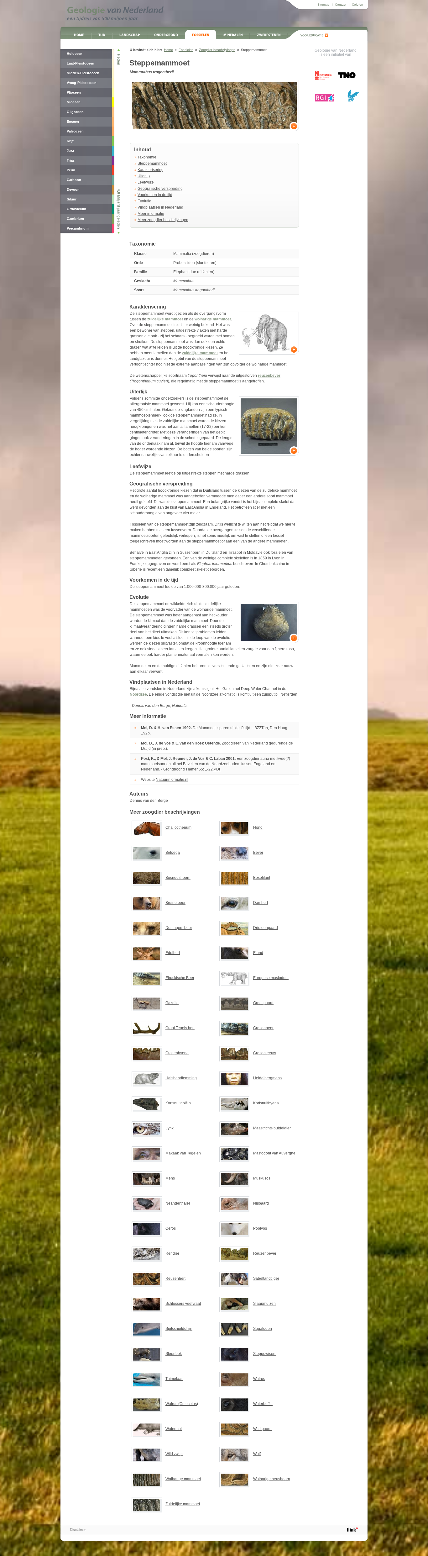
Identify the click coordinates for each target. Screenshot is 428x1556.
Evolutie (144, 201)
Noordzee (138, 694)
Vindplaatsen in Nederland (160, 207)
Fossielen (201, 34)
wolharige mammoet (213, 319)
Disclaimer (78, 1530)
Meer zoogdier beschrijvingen (163, 220)
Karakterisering (151, 170)
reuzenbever (269, 375)
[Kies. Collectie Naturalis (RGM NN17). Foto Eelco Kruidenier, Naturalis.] (269, 426)
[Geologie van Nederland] (115, 13)
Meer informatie (151, 213)
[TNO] (346, 77)
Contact (340, 4)
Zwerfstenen (268, 34)
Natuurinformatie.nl (172, 779)
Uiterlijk (144, 176)
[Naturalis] (323, 75)
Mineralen (233, 34)
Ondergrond (166, 34)
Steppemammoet (152, 163)
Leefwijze (146, 182)
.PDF (217, 769)
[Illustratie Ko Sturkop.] (269, 333)
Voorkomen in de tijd (155, 195)
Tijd (102, 34)
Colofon (357, 4)
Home (79, 34)
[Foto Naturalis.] (214, 105)
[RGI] (324, 97)
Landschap (129, 34)
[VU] (353, 95)
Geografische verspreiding (160, 188)
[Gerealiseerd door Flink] (352, 1529)
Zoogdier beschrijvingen (217, 50)
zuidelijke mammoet (165, 319)
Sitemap (323, 4)
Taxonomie (147, 157)
